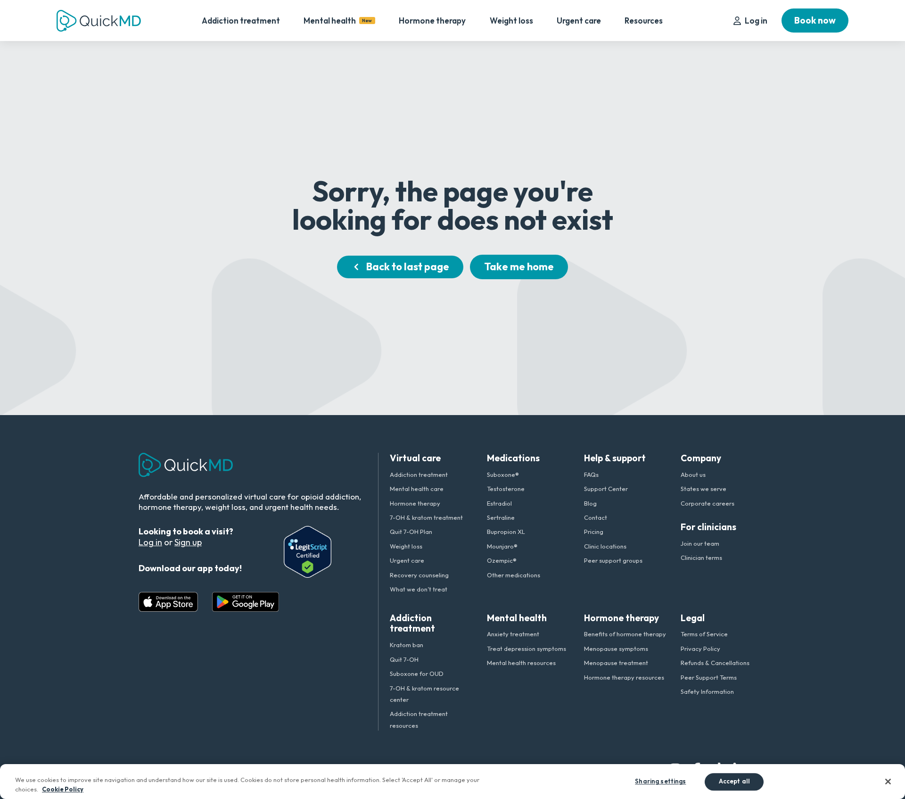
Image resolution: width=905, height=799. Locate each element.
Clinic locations (605, 546)
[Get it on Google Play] (245, 602)
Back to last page (407, 266)
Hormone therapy (432, 20)
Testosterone (506, 488)
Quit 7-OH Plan (411, 531)
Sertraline (501, 517)
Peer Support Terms (709, 677)
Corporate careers (707, 503)
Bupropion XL (506, 531)
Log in (756, 20)
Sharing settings (660, 781)
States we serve (703, 488)
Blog (590, 503)
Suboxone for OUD (417, 673)
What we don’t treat (418, 589)
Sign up (188, 542)
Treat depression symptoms (526, 648)
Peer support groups (613, 560)
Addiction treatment (241, 20)
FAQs (591, 474)
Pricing (593, 531)
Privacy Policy (700, 648)
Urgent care (579, 20)
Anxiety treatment (513, 634)
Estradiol (499, 503)
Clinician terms (701, 557)
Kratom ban (406, 645)
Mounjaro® (502, 546)
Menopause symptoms (616, 648)
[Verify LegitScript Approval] (307, 551)
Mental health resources (521, 662)
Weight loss (511, 20)
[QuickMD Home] (99, 21)
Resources (644, 20)
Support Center (606, 488)
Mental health (338, 20)
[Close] (888, 781)
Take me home (519, 266)
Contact (595, 517)
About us (693, 474)
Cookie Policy (62, 789)
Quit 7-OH (404, 659)
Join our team (700, 543)
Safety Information (707, 691)
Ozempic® (502, 560)
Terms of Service (704, 634)
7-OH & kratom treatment (426, 517)
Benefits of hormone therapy (625, 634)
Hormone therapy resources (624, 677)
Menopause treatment (616, 662)
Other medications (513, 575)
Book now (815, 20)
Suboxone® (503, 474)
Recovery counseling (419, 575)
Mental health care (417, 488)
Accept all (734, 781)
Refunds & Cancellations (715, 662)
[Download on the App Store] (168, 602)
